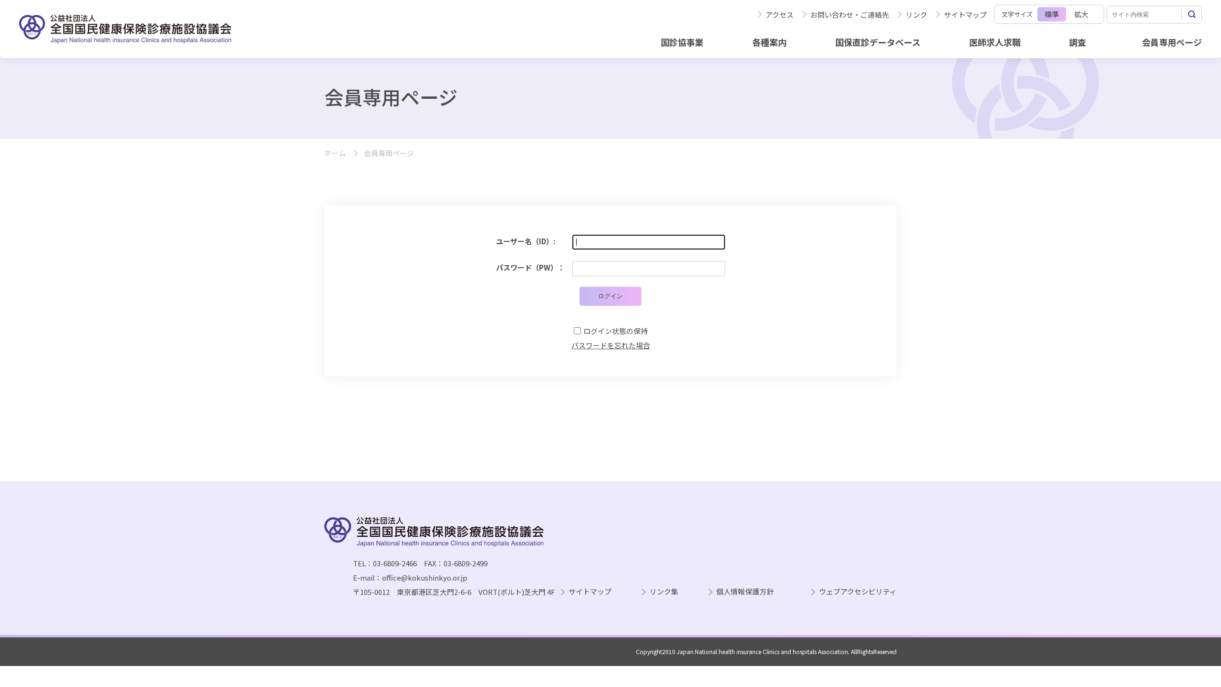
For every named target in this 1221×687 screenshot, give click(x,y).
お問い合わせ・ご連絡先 (849, 15)
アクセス (780, 15)
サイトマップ (965, 15)
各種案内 (769, 42)
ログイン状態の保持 (615, 331)
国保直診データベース (878, 42)
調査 (1077, 42)
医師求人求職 (995, 42)
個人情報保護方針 (745, 591)
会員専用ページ (1172, 42)
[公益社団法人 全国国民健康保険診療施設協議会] (125, 29)
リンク (916, 15)
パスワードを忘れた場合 (610, 345)
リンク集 (664, 591)
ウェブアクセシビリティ (858, 591)
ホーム (335, 153)
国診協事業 (682, 42)
